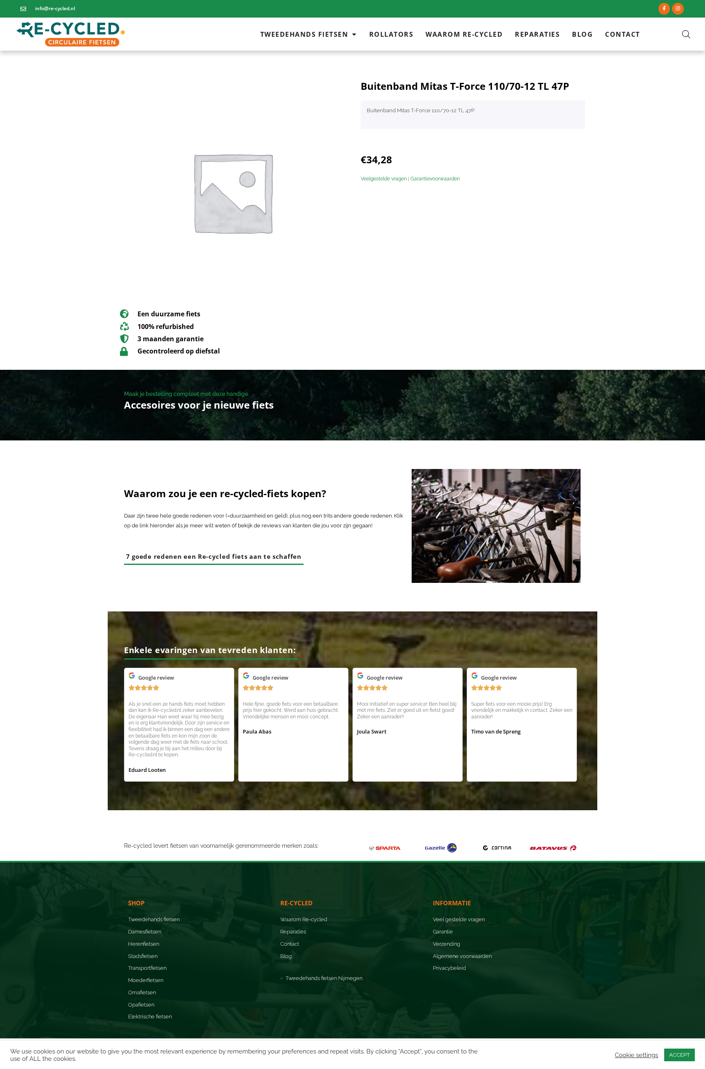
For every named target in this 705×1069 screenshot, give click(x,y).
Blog (582, 34)
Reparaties (537, 34)
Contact (622, 34)
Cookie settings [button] (636, 1054)
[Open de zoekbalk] (686, 34)
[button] (211, 650)
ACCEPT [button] (679, 1055)
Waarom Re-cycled (464, 34)
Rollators (391, 34)
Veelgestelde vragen (384, 179)
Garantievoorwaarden (435, 179)
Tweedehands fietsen (304, 34)
